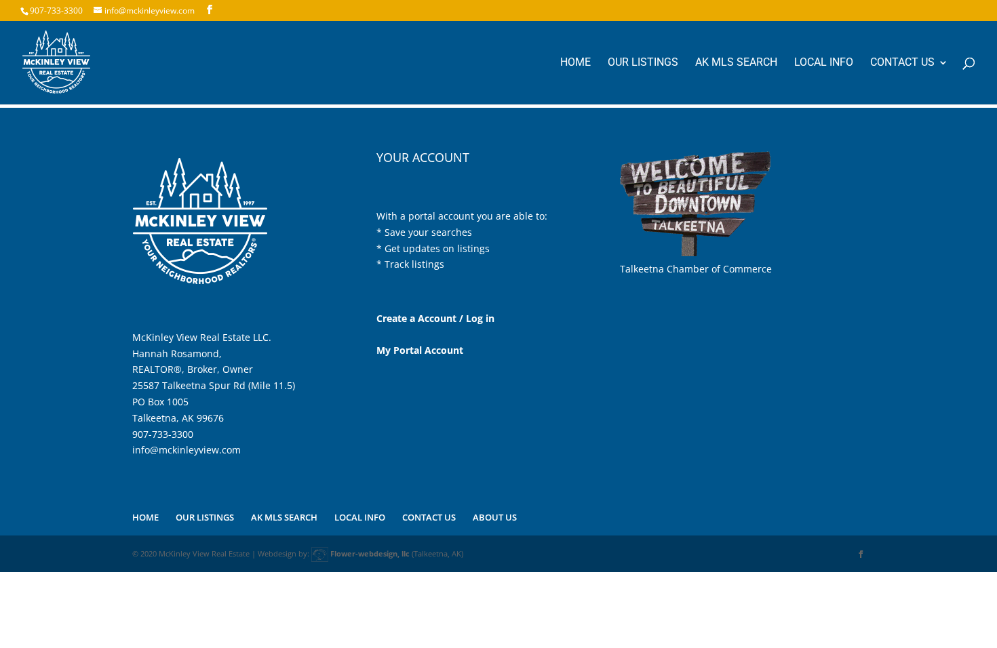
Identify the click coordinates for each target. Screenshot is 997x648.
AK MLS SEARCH (736, 63)
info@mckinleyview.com (186, 449)
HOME (575, 63)
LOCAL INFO (823, 63)
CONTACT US (902, 63)
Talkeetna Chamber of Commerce (696, 268)
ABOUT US (495, 517)
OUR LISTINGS (643, 63)
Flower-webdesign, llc (370, 553)
